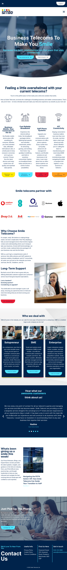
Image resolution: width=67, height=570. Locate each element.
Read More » (26, 486)
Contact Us (11, 556)
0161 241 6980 (58, 550)
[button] (63, 11)
